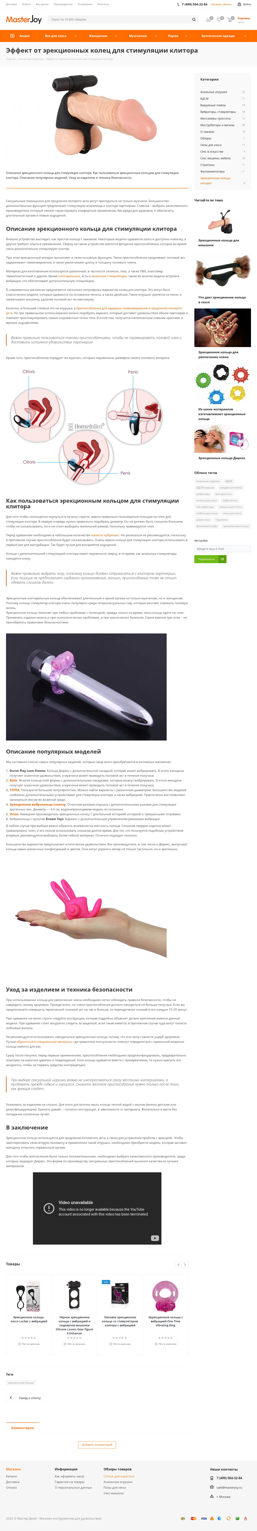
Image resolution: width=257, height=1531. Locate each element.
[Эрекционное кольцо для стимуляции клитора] (97, 118)
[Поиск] (194, 19)
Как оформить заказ (69, 1476)
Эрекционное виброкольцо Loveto (37, 804)
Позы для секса (115, 1487)
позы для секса (232, 513)
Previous (178, 1265)
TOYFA (14, 790)
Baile (13, 780)
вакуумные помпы (231, 487)
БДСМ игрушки (205, 487)
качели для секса (207, 500)
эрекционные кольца (21, 1382)
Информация (66, 1469)
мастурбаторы (205, 507)
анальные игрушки (208, 481)
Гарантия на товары (70, 1482)
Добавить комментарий (97, 1444)
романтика (203, 519)
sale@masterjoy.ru (229, 1487)
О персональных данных (73, 1487)
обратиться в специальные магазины (44, 1042)
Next (185, 1265)
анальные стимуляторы (109, 276)
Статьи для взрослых (119, 1476)
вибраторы (203, 494)
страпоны (221, 519)
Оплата (11, 1487)
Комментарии (22, 1428)
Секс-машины (114, 1493)
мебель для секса (207, 513)
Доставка (12, 1482)
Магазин (13, 1469)
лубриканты (230, 500)
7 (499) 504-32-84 (229, 1478)
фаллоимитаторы (207, 526)
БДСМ (228, 481)
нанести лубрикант (105, 535)
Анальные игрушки (118, 1482)
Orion (14, 814)
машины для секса (230, 507)
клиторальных (69, 276)
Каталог (11, 1476)
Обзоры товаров (118, 1469)
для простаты (224, 494)
